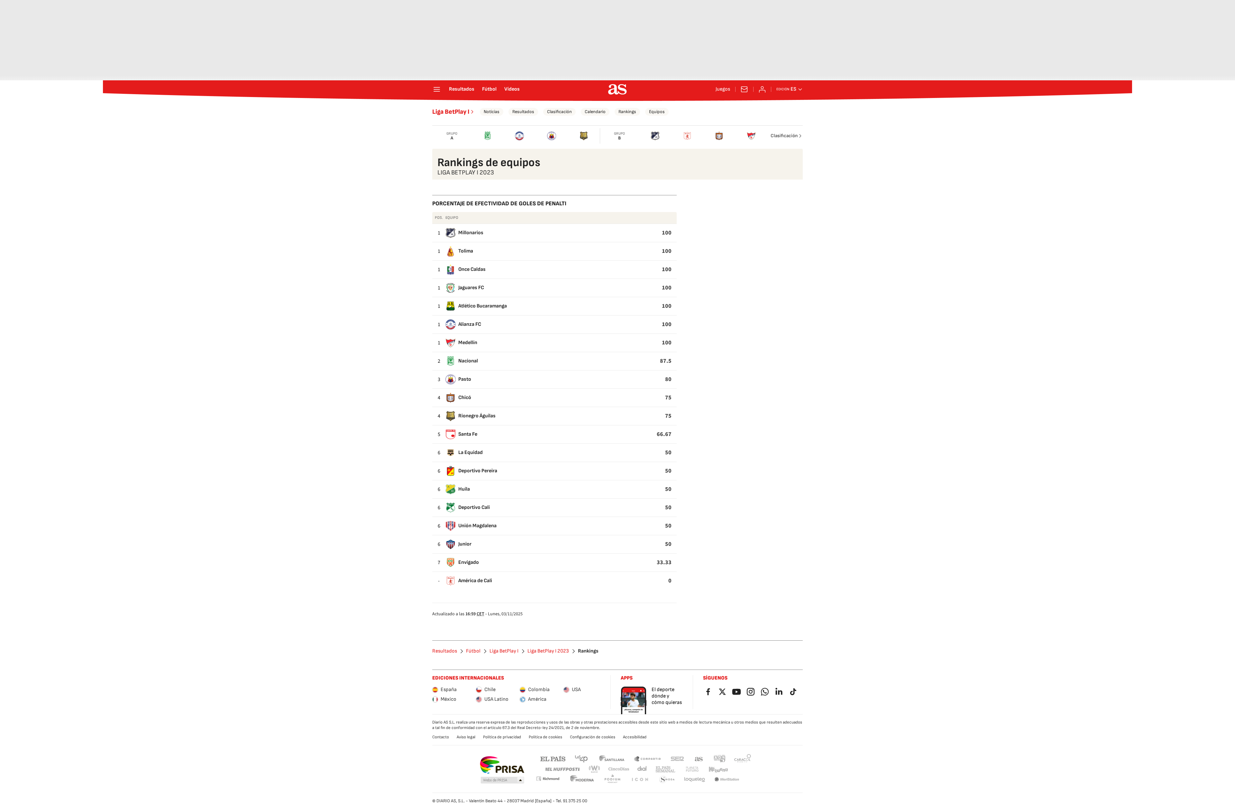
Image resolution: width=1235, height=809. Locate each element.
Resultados (461, 89)
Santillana (611, 758)
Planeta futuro (692, 769)
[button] (502, 780)
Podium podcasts (612, 780)
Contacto (440, 737)
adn (719, 758)
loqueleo (694, 780)
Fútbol (489, 89)
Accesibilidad (634, 737)
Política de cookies (545, 737)
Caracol (742, 758)
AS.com (698, 758)
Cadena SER (677, 758)
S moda (667, 780)
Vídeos (512, 89)
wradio (595, 769)
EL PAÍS (553, 758)
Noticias (491, 111)
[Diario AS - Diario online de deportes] (617, 89)
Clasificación (559, 111)
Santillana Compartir (647, 758)
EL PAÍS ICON (639, 780)
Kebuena (718, 769)
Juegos (723, 89)
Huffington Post (562, 769)
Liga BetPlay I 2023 (548, 651)
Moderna (582, 780)
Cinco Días (619, 769)
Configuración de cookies (592, 737)
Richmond (548, 779)
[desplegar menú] (436, 89)
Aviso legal (466, 737)
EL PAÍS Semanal (665, 769)
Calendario (595, 111)
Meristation (727, 780)
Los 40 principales (581, 758)
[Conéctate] (762, 89)
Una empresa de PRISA (502, 765)
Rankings (627, 111)
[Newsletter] (744, 89)
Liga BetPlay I (451, 112)
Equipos (657, 111)
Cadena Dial (642, 769)
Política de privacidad (502, 737)
